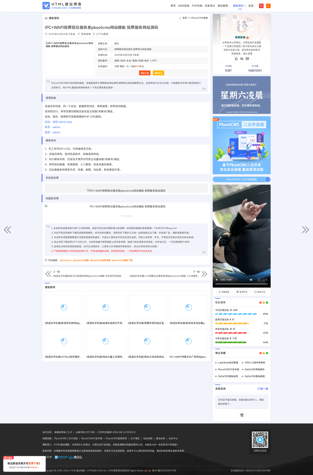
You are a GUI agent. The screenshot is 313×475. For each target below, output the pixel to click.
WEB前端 (183, 6)
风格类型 (225, 292)
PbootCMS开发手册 (228, 369)
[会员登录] (261, 6)
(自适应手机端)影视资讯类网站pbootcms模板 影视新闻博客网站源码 (82, 323)
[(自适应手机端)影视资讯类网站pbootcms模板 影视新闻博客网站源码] (64, 307)
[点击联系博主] (242, 26)
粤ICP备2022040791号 (163, 470)
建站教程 (223, 6)
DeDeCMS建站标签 (228, 376)
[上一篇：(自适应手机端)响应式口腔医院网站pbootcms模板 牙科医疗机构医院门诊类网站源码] (7, 230)
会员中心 (173, 438)
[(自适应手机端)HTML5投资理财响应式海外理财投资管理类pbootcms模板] (64, 341)
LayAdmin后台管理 (228, 362)
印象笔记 (210, 6)
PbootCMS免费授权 (116, 438)
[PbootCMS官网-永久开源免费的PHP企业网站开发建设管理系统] (61, 457)
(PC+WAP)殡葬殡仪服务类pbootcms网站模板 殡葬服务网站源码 (101, 27)
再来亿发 (261, 292)
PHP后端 (197, 6)
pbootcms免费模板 (100, 260)
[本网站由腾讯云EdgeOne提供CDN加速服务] (75, 457)
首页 (173, 6)
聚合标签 (160, 438)
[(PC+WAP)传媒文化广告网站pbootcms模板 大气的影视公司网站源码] (189, 341)
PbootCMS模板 (199, 17)
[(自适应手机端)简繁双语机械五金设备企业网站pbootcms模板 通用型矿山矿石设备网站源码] (147, 307)
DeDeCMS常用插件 (255, 369)
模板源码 (238, 6)
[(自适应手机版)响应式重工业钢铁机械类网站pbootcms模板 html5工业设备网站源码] (106, 341)
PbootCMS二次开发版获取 (242, 179)
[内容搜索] (268, 6)
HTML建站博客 (62, 5)
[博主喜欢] (217, 189)
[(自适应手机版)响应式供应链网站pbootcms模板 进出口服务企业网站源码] (147, 341)
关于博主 (135, 438)
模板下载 (145, 73)
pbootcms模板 (81, 260)
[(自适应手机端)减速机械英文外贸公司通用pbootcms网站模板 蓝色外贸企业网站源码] (106, 307)
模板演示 (158, 73)
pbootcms (66, 260)
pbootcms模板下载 (122, 260)
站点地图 (147, 438)
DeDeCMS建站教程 (255, 376)
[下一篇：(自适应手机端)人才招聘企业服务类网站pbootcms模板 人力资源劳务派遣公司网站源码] (306, 230)
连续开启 (243, 292)
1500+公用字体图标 (255, 362)
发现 (250, 6)
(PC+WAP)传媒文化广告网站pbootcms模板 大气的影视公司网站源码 (208, 356)
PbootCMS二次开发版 (66, 438)
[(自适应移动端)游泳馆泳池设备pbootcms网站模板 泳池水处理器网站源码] (189, 307)
